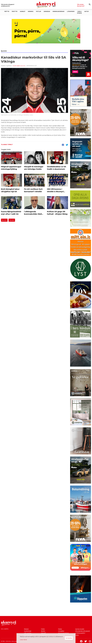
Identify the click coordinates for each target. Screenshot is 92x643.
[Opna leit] (89, 4)
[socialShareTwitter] (67, 145)
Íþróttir (4, 220)
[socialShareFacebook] (63, 145)
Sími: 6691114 (4, 629)
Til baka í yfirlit (7, 144)
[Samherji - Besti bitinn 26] (80, 353)
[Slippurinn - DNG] (80, 589)
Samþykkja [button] (69, 638)
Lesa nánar (23, 639)
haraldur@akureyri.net (19, 65)
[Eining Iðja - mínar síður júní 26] (80, 242)
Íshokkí (11, 220)
